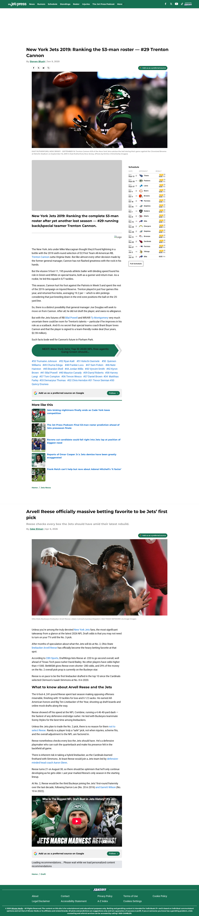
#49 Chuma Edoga (53, 365)
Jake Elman (36, 529)
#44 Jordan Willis (74, 368)
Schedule (52, 4)
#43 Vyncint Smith (95, 368)
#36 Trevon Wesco (71, 376)
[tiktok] (182, 4)
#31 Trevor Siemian (99, 380)
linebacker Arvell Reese (44, 647)
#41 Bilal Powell (48, 372)
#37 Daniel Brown (92, 376)
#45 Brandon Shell (53, 368)
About (35, 896)
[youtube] (176, 4)
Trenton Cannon (40, 257)
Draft (43, 874)
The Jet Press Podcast (103, 4)
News (32, 4)
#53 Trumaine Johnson (44, 361)
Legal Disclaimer (41, 901)
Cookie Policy (160, 896)
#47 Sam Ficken (94, 365)
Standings (65, 4)
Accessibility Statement (74, 901)
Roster (76, 4)
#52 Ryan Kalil (67, 361)
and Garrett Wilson (106, 787)
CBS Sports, (52, 658)
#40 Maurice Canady (70, 372)
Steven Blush (37, 61)
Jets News (46, 487)
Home (35, 487)
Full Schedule (136, 264)
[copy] (48, 68)
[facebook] (165, 4)
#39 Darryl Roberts (93, 372)
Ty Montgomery (99, 317)
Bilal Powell (71, 317)
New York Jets (82, 629)
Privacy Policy (105, 896)
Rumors (41, 4)
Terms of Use (130, 896)
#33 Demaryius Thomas (53, 380)
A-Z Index (103, 901)
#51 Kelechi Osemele (88, 361)
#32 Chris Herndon (77, 380)
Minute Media (17, 908)
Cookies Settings (132, 901)
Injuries (86, 4)
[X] (171, 4)
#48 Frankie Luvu (74, 365)
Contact (65, 896)
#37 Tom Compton (49, 376)
